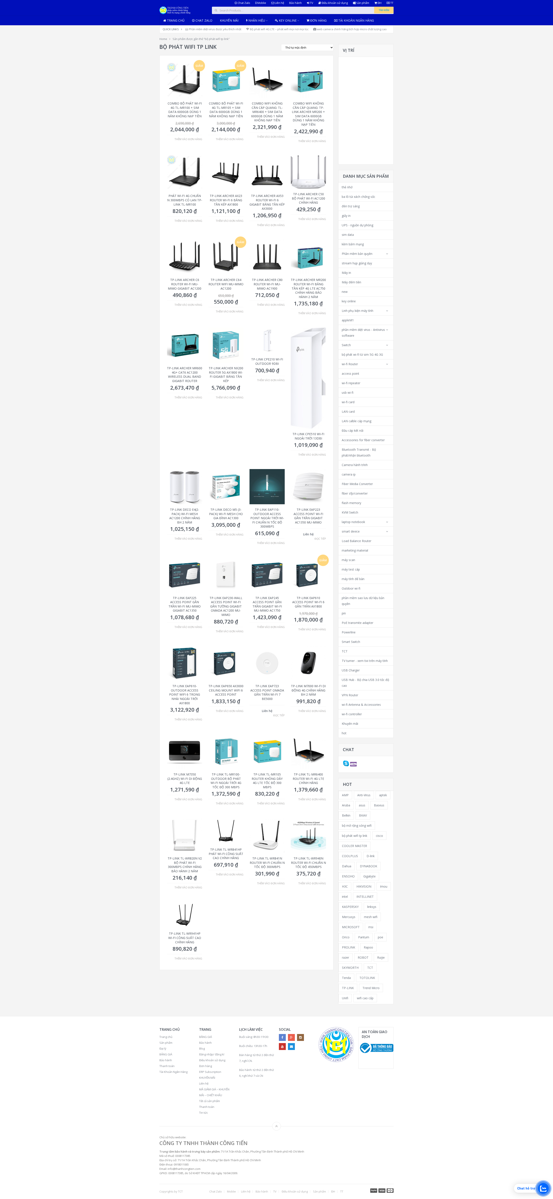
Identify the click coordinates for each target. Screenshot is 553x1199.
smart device (351, 531)
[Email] (291, 1046)
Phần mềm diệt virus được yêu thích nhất (214, 29)
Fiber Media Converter (357, 484)
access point (350, 373)
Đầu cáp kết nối (352, 430)
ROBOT (363, 957)
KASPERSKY (350, 907)
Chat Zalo (243, 3)
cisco (379, 836)
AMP (345, 795)
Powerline (349, 632)
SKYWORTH (350, 968)
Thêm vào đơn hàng (188, 139)
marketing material (355, 550)
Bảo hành (295, 3)
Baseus (379, 805)
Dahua (346, 866)
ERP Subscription (210, 1072)
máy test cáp (351, 569)
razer (345, 957)
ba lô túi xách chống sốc (358, 197)
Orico (346, 937)
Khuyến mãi (229, 20)
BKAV (363, 815)
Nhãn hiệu (256, 20)
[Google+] (291, 1037)
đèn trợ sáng (351, 206)
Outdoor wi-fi (351, 588)
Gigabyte (369, 876)
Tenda (346, 978)
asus (362, 805)
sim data (348, 235)
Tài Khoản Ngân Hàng (173, 1072)
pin (344, 613)
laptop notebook (353, 522)
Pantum (363, 937)
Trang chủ (175, 20)
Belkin (346, 815)
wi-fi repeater (351, 383)
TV (311, 3)
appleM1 (348, 320)
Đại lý (162, 1048)
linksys (371, 907)
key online (349, 301)
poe (380, 937)
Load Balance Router (356, 541)
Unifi (345, 998)
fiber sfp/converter (355, 493)
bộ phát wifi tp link (354, 836)
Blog (202, 1048)
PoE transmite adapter (357, 623)
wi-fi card (348, 402)
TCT (345, 651)
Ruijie (381, 957)
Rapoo (368, 947)
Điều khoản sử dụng (334, 3)
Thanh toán (167, 1066)
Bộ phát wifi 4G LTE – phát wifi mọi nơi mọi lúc (278, 29)
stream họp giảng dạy (357, 263)
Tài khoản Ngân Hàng (355, 20)
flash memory (351, 503)
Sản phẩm (362, 3)
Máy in (346, 273)
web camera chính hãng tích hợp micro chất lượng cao (351, 29)
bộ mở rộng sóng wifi (357, 825)
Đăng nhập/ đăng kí (211, 1054)
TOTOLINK (367, 978)
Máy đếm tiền (351, 282)
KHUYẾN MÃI (207, 1078)
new (345, 292)
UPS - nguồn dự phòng (357, 225)
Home (163, 39)
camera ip (349, 474)
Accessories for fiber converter (363, 440)
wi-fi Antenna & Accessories (361, 705)
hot (344, 733)
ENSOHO (348, 876)
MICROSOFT (351, 927)
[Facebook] (282, 1037)
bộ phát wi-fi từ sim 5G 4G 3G (362, 354)
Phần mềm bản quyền (357, 254)
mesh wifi (370, 917)
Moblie (261, 3)
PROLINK (348, 947)
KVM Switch (350, 512)
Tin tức (203, 1113)
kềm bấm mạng (353, 244)
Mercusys (348, 917)
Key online (287, 20)
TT (391, 3)
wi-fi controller (352, 714)
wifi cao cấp (365, 998)
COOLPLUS (350, 856)
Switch (346, 345)
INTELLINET (365, 896)
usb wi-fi (347, 392)
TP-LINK (348, 988)
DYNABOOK (368, 866)
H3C (345, 886)
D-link (371, 856)
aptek (383, 795)
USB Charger (351, 670)
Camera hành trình (355, 465)
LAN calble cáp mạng (356, 421)
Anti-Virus (363, 795)
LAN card (348, 411)
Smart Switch (351, 642)
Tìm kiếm (383, 10)
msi (370, 927)
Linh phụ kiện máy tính (357, 311)
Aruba (346, 805)
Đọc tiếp (320, 539)
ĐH (379, 3)
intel (345, 896)
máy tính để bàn (353, 579)
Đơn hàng (318, 20)
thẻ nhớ (347, 187)
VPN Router (350, 695)
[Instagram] (300, 1037)
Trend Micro (371, 988)
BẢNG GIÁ (165, 1054)
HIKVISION (363, 886)
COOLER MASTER (354, 846)
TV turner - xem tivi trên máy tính (365, 661)
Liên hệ (279, 3)
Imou (383, 886)
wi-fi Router (350, 364)
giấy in (346, 216)
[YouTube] (282, 1046)
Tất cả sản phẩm (209, 1101)
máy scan (348, 560)
